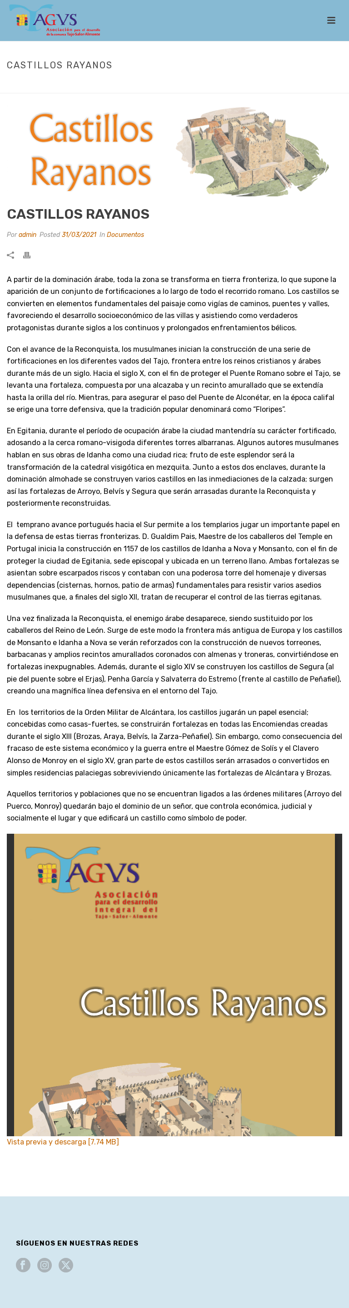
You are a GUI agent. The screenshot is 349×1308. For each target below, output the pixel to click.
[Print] (31, 255)
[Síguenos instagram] (44, 1266)
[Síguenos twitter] (66, 1266)
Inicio (217, 84)
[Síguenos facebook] (23, 1266)
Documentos (251, 84)
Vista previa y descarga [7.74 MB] (63, 1142)
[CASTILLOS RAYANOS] (174, 150)
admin (27, 235)
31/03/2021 (79, 235)
